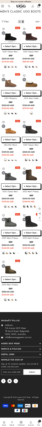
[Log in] (33, 6)
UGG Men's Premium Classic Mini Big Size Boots (10, 285)
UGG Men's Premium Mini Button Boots (10, 238)
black (5, 66)
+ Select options (11, 46)
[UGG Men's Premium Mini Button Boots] (10, 221)
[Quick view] (3, 33)
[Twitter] (16, 381)
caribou (12, 159)
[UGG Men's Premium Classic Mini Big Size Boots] (10, 268)
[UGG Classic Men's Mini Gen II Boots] (31, 35)
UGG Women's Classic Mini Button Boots (10, 98)
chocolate (8, 66)
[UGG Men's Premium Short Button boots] (31, 175)
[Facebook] (3, 381)
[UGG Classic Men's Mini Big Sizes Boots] (10, 35)
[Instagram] (9, 381)
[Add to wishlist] (3, 29)
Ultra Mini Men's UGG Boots (10, 145)
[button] (19, 21)
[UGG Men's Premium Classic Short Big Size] (31, 221)
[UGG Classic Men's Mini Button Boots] (10, 175)
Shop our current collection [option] (21, 1)
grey (15, 66)
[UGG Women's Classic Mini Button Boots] (10, 81)
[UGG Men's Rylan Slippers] (31, 81)
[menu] (2, 6)
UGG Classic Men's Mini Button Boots (11, 191)
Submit (32, 372)
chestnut (12, 66)
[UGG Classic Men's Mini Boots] (31, 128)
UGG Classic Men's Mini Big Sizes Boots (10, 51)
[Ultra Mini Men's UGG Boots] (10, 128)
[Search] (9, 6)
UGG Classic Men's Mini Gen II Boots (31, 51)
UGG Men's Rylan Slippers (31, 98)
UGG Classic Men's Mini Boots (31, 145)
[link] (11, 423)
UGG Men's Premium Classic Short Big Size (31, 238)
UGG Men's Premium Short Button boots (31, 191)
